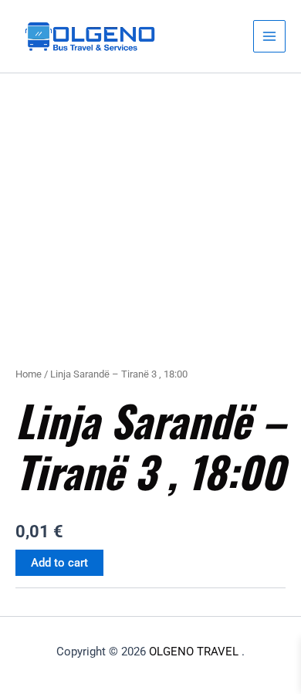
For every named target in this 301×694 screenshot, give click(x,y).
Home (28, 374)
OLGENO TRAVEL (193, 651)
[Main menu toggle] (269, 36)
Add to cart (59, 563)
